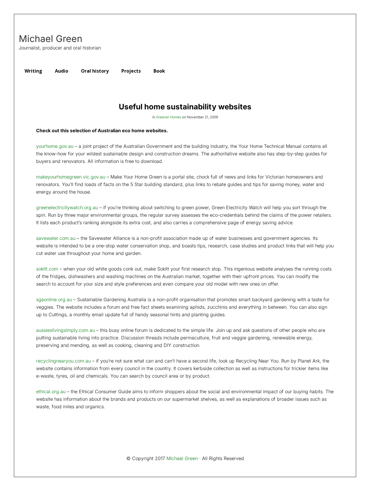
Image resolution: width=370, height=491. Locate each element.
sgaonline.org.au (54, 299)
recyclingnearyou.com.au (63, 361)
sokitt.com (47, 269)
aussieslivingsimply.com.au (65, 330)
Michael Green (50, 38)
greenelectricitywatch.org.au (67, 207)
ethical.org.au (51, 391)
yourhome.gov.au (54, 146)
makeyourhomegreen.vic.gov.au (70, 177)
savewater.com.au (55, 238)
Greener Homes (168, 117)
